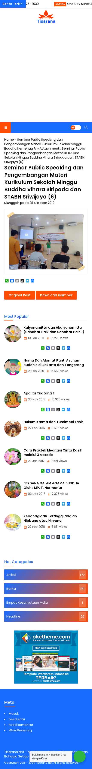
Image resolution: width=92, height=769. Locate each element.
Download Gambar (56, 295)
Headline (13, 616)
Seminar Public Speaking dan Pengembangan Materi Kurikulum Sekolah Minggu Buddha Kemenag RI (43, 144)
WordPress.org (20, 730)
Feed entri (17, 719)
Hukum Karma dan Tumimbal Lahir (53, 422)
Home (9, 139)
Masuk (14, 713)
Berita (11, 588)
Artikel (11, 574)
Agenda (60, 4)
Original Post (20, 295)
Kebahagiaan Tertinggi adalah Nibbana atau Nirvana (50, 518)
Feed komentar (21, 724)
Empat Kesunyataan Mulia (27, 602)
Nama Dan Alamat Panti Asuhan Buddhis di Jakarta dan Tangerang (54, 362)
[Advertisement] (46, 74)
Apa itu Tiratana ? (39, 393)
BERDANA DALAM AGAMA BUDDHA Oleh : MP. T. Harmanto (51, 485)
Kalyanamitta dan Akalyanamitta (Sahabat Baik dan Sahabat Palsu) (54, 329)
